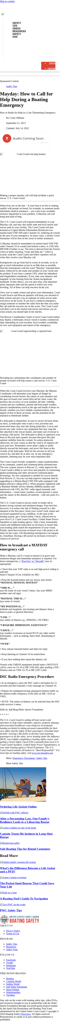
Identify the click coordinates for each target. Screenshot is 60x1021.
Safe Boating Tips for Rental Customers (25, 848)
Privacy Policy (13, 931)
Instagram (11, 965)
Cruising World (13, 981)
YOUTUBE (53, 63)
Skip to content (7, 1)
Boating (10, 978)
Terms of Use (12, 933)
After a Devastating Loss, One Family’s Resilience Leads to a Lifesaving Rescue (24, 820)
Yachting (10, 995)
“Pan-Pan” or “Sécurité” (32, 561)
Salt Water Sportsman (16, 987)
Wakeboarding (13, 992)
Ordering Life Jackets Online (18, 806)
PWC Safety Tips (11, 910)
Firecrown (26, 1014)
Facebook (11, 960)
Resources (19, 50)
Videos (16, 47)
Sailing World (13, 984)
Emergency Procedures (24, 758)
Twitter (9, 962)
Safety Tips (16, 24)
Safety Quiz (16, 35)
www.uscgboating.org (42, 753)
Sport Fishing (12, 989)
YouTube (10, 968)
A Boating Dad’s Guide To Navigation (24, 898)
